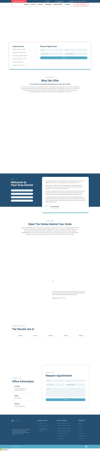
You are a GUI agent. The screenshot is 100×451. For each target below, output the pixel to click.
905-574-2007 (17, 398)
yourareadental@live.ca (19, 406)
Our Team (40, 4)
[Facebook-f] (86, 446)
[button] (19, 1)
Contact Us (67, 4)
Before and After (58, 4)
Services (26, 4)
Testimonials (48, 4)
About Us (33, 4)
